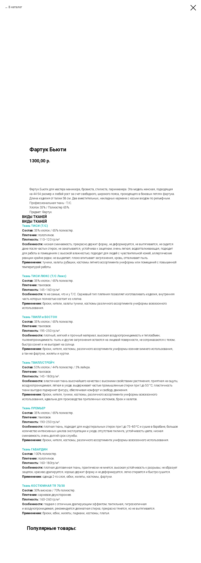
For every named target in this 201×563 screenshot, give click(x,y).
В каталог (15, 7)
